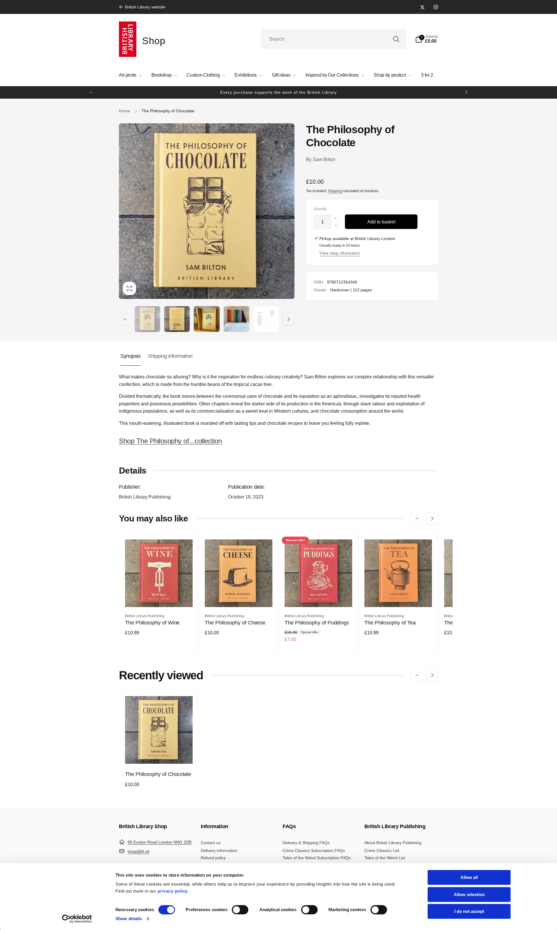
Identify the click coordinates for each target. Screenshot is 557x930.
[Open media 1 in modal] (206, 211)
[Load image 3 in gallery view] (206, 319)
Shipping (335, 191)
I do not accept (469, 911)
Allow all (469, 877)
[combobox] (333, 39)
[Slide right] (466, 92)
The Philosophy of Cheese (235, 623)
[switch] (240, 909)
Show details (128, 918)
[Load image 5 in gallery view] (266, 319)
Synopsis (130, 356)
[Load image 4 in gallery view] (236, 319)
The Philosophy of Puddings (317, 623)
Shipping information (170, 356)
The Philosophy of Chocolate (158, 774)
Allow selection (469, 894)
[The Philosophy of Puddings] (318, 596)
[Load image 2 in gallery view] (177, 319)
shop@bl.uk (138, 851)
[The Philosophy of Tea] (398, 596)
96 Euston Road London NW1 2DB (159, 842)
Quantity (320, 209)
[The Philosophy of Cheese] (239, 596)
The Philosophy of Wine (152, 623)
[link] (142, 7)
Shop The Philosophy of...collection (170, 441)
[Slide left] (91, 92)
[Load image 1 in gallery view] (147, 319)
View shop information (339, 253)
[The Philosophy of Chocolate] (159, 753)
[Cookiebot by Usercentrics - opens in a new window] (77, 918)
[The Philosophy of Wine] (159, 596)
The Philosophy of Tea (390, 623)
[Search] (396, 39)
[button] (426, 39)
